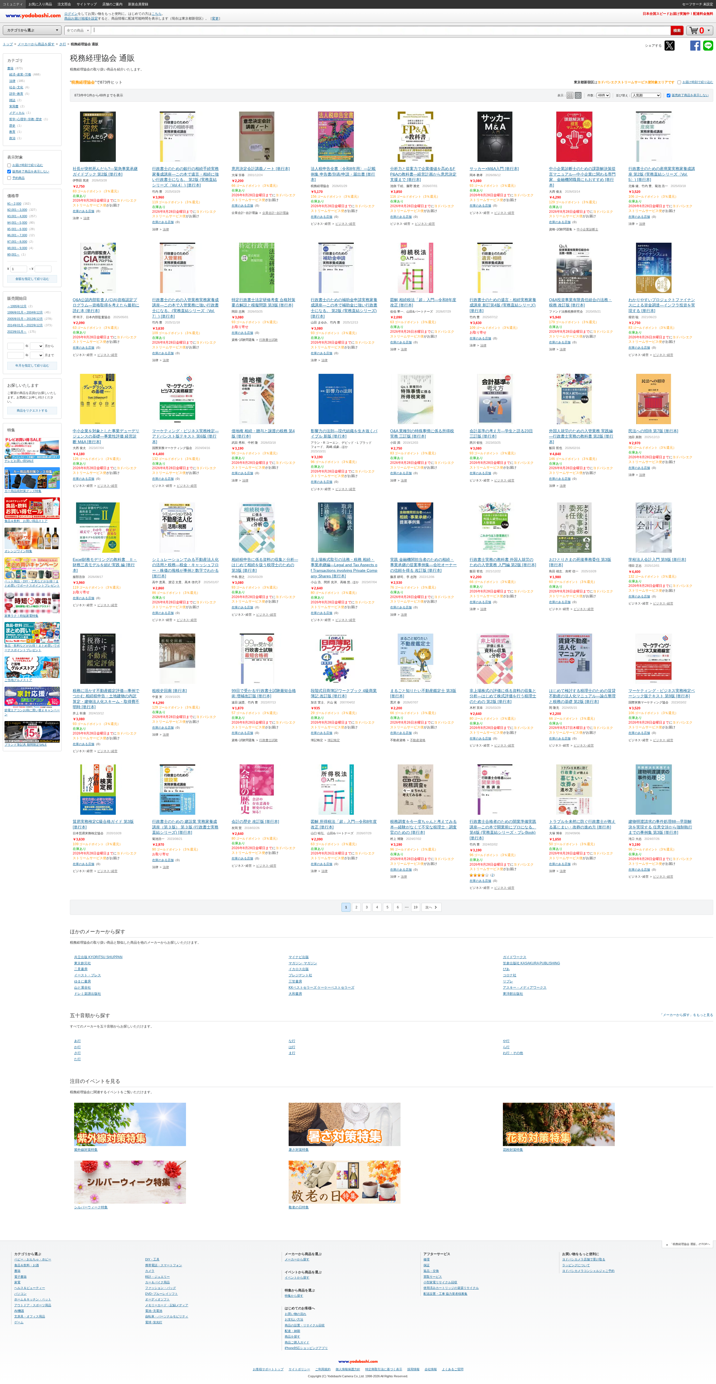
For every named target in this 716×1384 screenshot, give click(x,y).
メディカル (17, 112)
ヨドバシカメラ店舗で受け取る (583, 1259)
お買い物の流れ (295, 1313)
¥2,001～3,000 (17, 209)
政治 (12, 138)
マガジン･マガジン (303, 963)
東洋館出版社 (513, 994)
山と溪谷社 (82, 987)
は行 (292, 1047)
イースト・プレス (87, 975)
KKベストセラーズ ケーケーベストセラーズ (321, 987)
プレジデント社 (300, 975)
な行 (292, 1041)
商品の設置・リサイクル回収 (305, 1325)
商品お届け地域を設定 (81, 18)
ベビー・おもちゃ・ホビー (32, 1259)
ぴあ (506, 969)
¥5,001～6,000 (17, 229)
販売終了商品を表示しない (690, 95)
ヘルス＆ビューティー (29, 1287)
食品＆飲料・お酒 (26, 1265)
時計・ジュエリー (157, 1276)
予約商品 (18, 178)
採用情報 (413, 1369)
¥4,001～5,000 (17, 222)
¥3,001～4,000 (17, 216)
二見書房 (81, 969)
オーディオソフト (157, 1299)
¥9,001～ (13, 254)
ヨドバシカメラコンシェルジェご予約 (588, 1270)
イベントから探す (297, 1277)
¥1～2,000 (14, 203)
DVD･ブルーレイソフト (161, 1293)
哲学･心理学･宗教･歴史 (25, 119)
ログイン (71, 14)
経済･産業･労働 (20, 74)
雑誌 (12, 100)
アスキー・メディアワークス (525, 987)
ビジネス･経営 (345, 223)
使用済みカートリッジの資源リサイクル (451, 1287)
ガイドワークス (514, 957)
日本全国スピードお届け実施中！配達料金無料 (678, 14)
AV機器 (19, 1310)
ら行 (506, 1047)
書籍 (10, 68)
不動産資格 (417, 740)
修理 (426, 1259)
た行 (77, 1059)
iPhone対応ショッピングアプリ (306, 1348)
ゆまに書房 (82, 981)
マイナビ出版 (299, 957)
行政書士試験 (268, 339)
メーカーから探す (297, 1259)
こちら (157, 14)
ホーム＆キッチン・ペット (32, 1299)
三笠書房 (295, 981)
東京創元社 (82, 963)
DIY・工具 (152, 1259)
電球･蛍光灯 (153, 1322)
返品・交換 (431, 1270)
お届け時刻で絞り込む (697, 82)
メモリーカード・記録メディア (166, 1305)
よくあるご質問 (452, 1369)
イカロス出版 (299, 969)
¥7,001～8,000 (17, 241)
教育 (12, 131)
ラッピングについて (576, 1265)
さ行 (77, 1053)
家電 (17, 1282)
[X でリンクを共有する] (670, 49)
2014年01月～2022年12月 (25, 325)
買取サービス (432, 1276)
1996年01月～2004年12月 (25, 312)
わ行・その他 (513, 1053)
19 (416, 907)
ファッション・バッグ (160, 1287)
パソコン (20, 1293)
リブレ (508, 981)
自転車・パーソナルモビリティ (166, 1316)
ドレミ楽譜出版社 (87, 994)
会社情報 (431, 1369)
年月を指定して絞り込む (32, 365)
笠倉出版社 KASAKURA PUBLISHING (531, 963)
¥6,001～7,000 (17, 235)
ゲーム (18, 1322)
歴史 (12, 125)
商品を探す (292, 1336)
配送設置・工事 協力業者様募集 (445, 1293)
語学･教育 (16, 93)
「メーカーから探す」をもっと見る (686, 1015)
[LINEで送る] (708, 49)
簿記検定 (334, 740)
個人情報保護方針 (348, 1369)
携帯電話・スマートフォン (163, 1265)
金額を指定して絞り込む (32, 278)
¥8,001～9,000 (17, 248)
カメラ (149, 1270)
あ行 (77, 1041)
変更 (215, 18)
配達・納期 (292, 1331)
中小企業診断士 (587, 229)
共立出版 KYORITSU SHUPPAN (98, 957)
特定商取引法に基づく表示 (383, 1369)
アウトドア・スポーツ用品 (32, 1305)
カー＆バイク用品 (157, 1282)
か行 (77, 1047)
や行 (506, 1041)
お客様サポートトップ (268, 1369)
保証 (426, 1265)
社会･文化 (16, 87)
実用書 (13, 106)
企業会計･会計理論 (275, 212)
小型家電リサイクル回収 (440, 1282)
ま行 (292, 1053)
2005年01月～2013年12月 (25, 318)
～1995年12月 (17, 306)
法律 (86, 218)
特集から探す (294, 1295)
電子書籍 (20, 1276)
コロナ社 (509, 975)
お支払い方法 (294, 1319)
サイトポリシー (299, 1369)
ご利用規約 (323, 1369)
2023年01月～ (17, 331)
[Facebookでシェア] (695, 49)
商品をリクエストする (32, 410)
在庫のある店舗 (83, 211)
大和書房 (295, 994)
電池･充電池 (153, 1310)
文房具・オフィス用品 (29, 1316)
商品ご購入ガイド (297, 1342)
